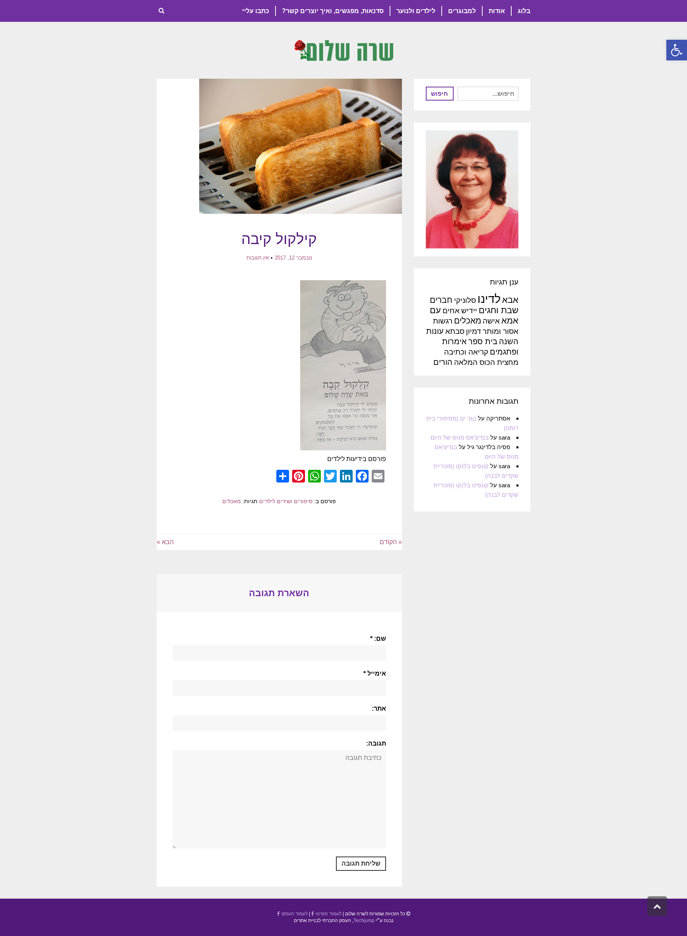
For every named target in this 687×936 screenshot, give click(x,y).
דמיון (473, 331)
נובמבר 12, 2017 (293, 258)
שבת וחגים (498, 310)
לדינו (489, 298)
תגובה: (376, 743)
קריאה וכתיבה (466, 352)
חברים (441, 299)
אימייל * (374, 673)
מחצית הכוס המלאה (486, 362)
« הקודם (391, 542)
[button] (676, 50)
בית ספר (482, 341)
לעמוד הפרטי (328, 914)
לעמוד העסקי (294, 914)
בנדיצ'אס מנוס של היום (460, 437)
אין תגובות (257, 258)
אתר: (379, 708)
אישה (491, 321)
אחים (451, 310)
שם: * (378, 638)
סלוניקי (465, 300)
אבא (510, 300)
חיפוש (439, 93)
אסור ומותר (500, 331)
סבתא (454, 331)
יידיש (469, 310)
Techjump (364, 920)
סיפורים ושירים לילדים (285, 501)
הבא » (165, 542)
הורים (442, 362)
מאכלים (231, 501)
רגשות (442, 321)
